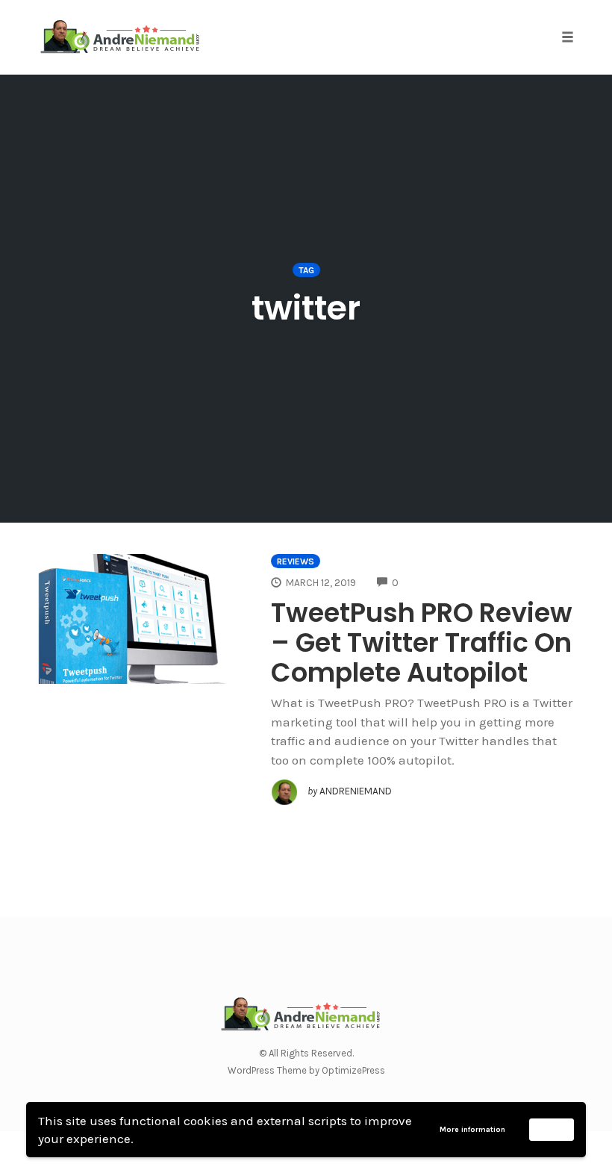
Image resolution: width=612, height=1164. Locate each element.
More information (472, 1129)
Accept (552, 1128)
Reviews (295, 561)
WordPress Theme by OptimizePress (306, 1070)
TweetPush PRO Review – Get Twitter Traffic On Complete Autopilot (421, 642)
